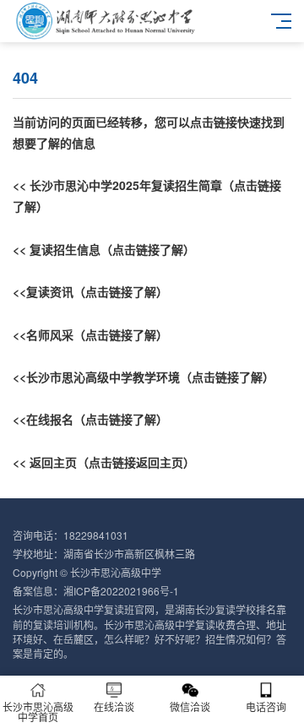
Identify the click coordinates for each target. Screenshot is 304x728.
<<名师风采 (43, 334)
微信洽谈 (190, 706)
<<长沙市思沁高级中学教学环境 (96, 376)
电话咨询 (266, 706)
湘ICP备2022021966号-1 (121, 591)
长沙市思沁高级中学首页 (38, 711)
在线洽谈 (114, 706)
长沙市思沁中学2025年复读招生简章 (126, 185)
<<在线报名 (43, 418)
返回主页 (53, 462)
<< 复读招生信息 (56, 249)
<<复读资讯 (43, 291)
